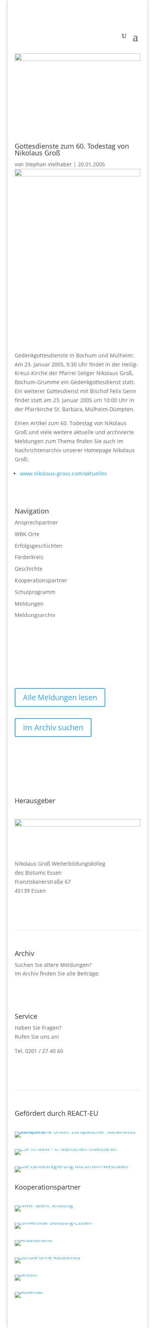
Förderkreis (29, 557)
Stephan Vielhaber (48, 164)
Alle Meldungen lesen (60, 697)
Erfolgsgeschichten (38, 545)
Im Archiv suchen (53, 727)
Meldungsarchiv (35, 614)
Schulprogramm (35, 592)
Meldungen (29, 603)
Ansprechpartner (36, 522)
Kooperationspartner (41, 580)
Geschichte (29, 568)
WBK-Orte (27, 534)
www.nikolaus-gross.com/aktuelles (63, 473)
